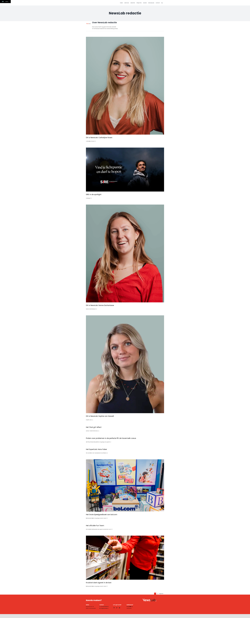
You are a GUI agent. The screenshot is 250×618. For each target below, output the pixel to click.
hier (130, 606)
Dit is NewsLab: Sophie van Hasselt (100, 416)
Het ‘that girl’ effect (93, 427)
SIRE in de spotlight (93, 194)
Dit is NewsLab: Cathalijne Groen (99, 137)
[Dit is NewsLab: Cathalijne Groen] (125, 86)
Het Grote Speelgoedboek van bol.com (101, 514)
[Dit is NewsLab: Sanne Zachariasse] (125, 253)
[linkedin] (119, 608)
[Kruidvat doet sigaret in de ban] (125, 558)
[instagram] (114, 608)
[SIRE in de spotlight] (125, 170)
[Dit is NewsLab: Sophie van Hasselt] (125, 364)
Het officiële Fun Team (95, 525)
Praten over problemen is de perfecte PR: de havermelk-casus (111, 438)
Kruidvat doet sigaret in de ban (98, 582)
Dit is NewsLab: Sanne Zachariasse (100, 305)
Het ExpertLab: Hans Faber (96, 449)
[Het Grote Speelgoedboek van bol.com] (125, 485)
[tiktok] (117, 608)
